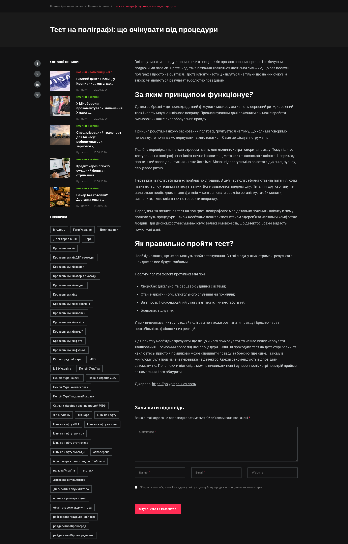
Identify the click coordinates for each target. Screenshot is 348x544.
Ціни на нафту (106, 415)
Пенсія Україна (89, 368)
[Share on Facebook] (37, 63)
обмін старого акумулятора (72, 507)
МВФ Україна (62, 368)
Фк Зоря (83, 415)
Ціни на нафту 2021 (66, 424)
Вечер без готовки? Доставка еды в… (92, 197)
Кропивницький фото (68, 340)
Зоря (88, 239)
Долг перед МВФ (65, 239)
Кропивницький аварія (68, 266)
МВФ (92, 359)
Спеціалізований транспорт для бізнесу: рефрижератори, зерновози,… (98, 139)
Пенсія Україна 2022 (102, 378)
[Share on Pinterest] (37, 95)
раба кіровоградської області (74, 516)
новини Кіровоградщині (69, 498)
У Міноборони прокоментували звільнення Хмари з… (99, 108)
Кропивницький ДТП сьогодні (73, 257)
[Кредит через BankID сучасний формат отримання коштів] (60, 168)
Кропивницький (64, 248)
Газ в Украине (82, 229)
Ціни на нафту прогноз (68, 433)
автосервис (101, 452)
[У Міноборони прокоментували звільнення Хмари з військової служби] (60, 106)
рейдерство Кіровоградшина (73, 535)
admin (85, 89)
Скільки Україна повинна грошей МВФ (79, 405)
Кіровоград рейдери (67, 359)
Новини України (87, 97)
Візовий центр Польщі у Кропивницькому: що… (95, 81)
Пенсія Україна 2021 (67, 378)
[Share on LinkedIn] (37, 84)
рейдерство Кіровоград (69, 526)
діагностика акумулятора (71, 489)
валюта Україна (64, 470)
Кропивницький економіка (71, 303)
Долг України (109, 229)
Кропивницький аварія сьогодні (75, 276)
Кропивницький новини (69, 313)
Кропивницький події (68, 331)
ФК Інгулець (61, 415)
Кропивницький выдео (69, 285)
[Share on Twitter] (37, 74)
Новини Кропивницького (94, 72)
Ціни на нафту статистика (70, 442)
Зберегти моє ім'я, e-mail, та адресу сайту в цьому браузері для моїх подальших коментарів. (201, 487)
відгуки (88, 470)
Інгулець (59, 229)
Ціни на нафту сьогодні (69, 452)
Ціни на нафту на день (102, 424)
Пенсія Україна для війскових (73, 396)
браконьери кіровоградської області (79, 461)
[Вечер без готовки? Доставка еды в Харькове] (60, 197)
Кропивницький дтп (66, 294)
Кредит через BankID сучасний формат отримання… (93, 171)
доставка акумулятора (69, 479)
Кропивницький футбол (69, 350)
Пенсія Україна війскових (70, 387)
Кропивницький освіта (68, 322)
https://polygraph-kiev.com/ (174, 384)
